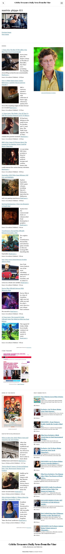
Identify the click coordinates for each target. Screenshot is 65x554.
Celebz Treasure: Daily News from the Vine (32, 2)
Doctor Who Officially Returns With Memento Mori (13, 289)
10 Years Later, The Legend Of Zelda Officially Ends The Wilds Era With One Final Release (15, 319)
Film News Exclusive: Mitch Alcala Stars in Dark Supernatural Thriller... (52, 437)
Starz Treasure (20, 384)
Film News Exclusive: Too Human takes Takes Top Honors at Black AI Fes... (52, 476)
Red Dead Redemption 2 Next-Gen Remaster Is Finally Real (15, 205)
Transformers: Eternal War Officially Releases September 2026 (13, 232)
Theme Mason (29, 347)
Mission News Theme (27, 551)
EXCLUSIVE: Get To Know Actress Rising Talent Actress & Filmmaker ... (52, 528)
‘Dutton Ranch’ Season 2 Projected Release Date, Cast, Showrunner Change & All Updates (15, 468)
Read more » (5, 75)
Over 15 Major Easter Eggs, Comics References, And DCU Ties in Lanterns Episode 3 (13, 83)
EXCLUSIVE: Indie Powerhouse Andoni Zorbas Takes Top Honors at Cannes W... (51, 489)
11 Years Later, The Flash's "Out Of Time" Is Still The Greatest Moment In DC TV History (15, 114)
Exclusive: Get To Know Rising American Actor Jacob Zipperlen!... (51, 450)
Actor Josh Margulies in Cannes (48, 92)
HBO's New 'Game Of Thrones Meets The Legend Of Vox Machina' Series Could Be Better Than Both (14, 144)
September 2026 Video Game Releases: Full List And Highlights (15, 176)
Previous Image (6, 32)
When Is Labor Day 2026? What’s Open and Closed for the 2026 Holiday (15, 439)
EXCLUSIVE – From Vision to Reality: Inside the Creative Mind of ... (51, 424)
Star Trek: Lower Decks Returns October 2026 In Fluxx (14, 261)
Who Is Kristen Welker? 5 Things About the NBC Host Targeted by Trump (15, 498)
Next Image (5, 34)
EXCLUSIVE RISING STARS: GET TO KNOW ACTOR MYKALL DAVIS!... (51, 502)
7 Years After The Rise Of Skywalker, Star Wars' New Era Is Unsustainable (14, 51)
